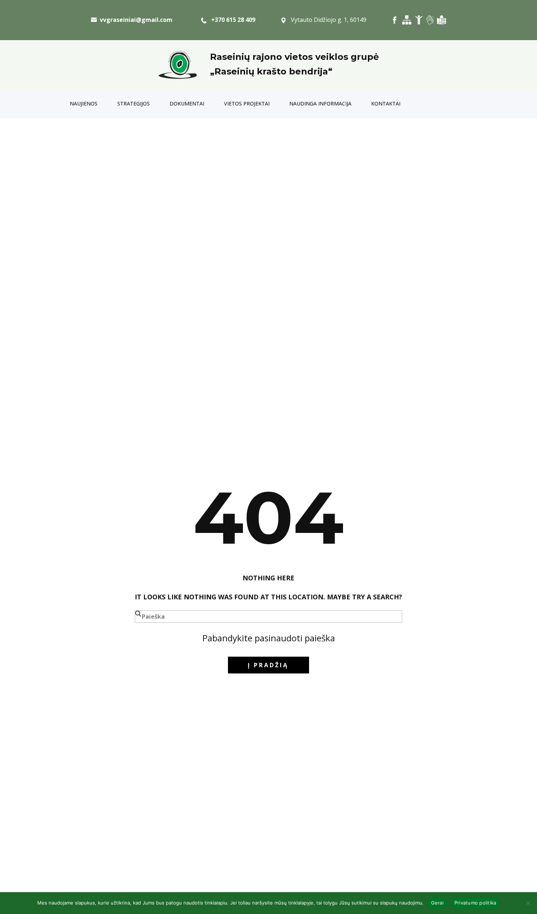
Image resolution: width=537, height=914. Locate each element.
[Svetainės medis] (406, 19)
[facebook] (394, 19)
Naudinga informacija (320, 103)
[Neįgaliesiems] (418, 19)
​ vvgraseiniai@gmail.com (134, 20)
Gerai (437, 903)
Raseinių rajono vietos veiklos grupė (294, 56)
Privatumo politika (475, 903)
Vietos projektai (247, 103)
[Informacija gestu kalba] (430, 19)
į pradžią (268, 665)
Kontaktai (385, 103)
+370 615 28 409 (231, 20)
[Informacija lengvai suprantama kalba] (441, 19)
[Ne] (528, 903)
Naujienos (84, 103)
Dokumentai (187, 103)
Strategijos (133, 103)
